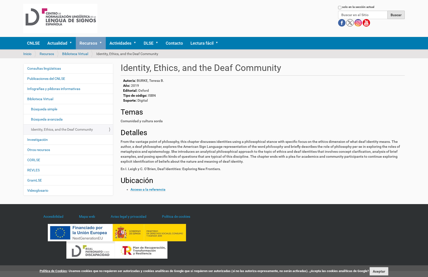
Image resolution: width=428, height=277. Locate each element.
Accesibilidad (53, 216)
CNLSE (33, 43)
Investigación (37, 140)
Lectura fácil (202, 43)
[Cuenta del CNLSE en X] (350, 23)
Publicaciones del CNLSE (46, 79)
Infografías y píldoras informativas (53, 89)
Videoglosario (37, 190)
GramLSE (34, 180)
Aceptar (379, 271)
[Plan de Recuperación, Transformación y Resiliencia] (141, 249)
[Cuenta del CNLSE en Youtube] (366, 23)
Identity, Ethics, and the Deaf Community (62, 129)
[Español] (60, 18)
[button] (72, 43)
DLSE (149, 43)
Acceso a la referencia (148, 189)
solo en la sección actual (358, 7)
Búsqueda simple (44, 109)
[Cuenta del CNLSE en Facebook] (342, 23)
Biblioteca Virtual (75, 54)
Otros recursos (38, 150)
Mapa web (87, 216)
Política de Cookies (53, 271)
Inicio (27, 54)
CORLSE (33, 160)
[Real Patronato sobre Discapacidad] (90, 249)
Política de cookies (176, 216)
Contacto (174, 43)
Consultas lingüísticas (44, 68)
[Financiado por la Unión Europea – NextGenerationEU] (80, 232)
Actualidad (57, 43)
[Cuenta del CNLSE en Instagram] (358, 23)
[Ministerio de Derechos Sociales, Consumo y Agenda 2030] (149, 232)
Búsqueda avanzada (47, 119)
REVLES (33, 170)
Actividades (120, 43)
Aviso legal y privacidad (128, 216)
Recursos (88, 43)
